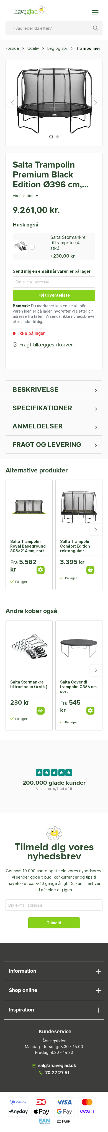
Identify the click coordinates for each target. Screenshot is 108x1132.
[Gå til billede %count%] (51, 136)
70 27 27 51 (57, 1073)
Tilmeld (54, 922)
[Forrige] (13, 101)
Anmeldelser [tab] (37, 426)
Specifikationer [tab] (42, 408)
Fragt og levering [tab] (46, 445)
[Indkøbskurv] (84, 9)
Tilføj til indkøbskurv (90, 570)
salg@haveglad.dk (57, 1065)
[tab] (54, 390)
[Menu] (96, 13)
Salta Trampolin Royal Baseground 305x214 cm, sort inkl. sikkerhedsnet (28, 546)
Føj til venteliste (54, 295)
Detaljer (41, 570)
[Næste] (95, 101)
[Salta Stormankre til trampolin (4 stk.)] (29, 648)
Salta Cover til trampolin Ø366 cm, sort (79, 686)
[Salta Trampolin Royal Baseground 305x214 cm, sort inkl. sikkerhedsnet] (29, 507)
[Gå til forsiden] (30, 10)
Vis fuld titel (23, 196)
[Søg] (95, 28)
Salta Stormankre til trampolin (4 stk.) (68, 242)
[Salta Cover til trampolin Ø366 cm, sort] (79, 648)
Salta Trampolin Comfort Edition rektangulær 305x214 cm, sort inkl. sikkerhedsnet (78, 546)
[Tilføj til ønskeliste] (42, 564)
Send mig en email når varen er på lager (52, 271)
